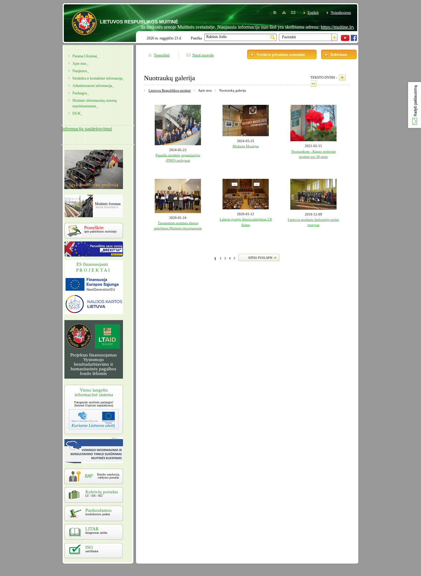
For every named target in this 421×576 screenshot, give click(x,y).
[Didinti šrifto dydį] (342, 77)
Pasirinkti (289, 37)
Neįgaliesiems (341, 12)
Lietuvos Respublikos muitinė (170, 90)
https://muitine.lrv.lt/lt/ (331, 27)
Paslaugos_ (80, 93)
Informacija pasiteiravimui (86, 128)
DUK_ (77, 113)
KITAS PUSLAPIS (260, 257)
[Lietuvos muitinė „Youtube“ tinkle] (345, 40)
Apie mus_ (80, 63)
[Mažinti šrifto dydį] (313, 83)
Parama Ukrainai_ (85, 56)
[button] (414, 105)
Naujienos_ (80, 71)
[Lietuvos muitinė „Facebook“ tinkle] (354, 40)
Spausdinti (162, 55)
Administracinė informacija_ (93, 86)
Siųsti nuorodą (203, 55)
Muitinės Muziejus (246, 146)
